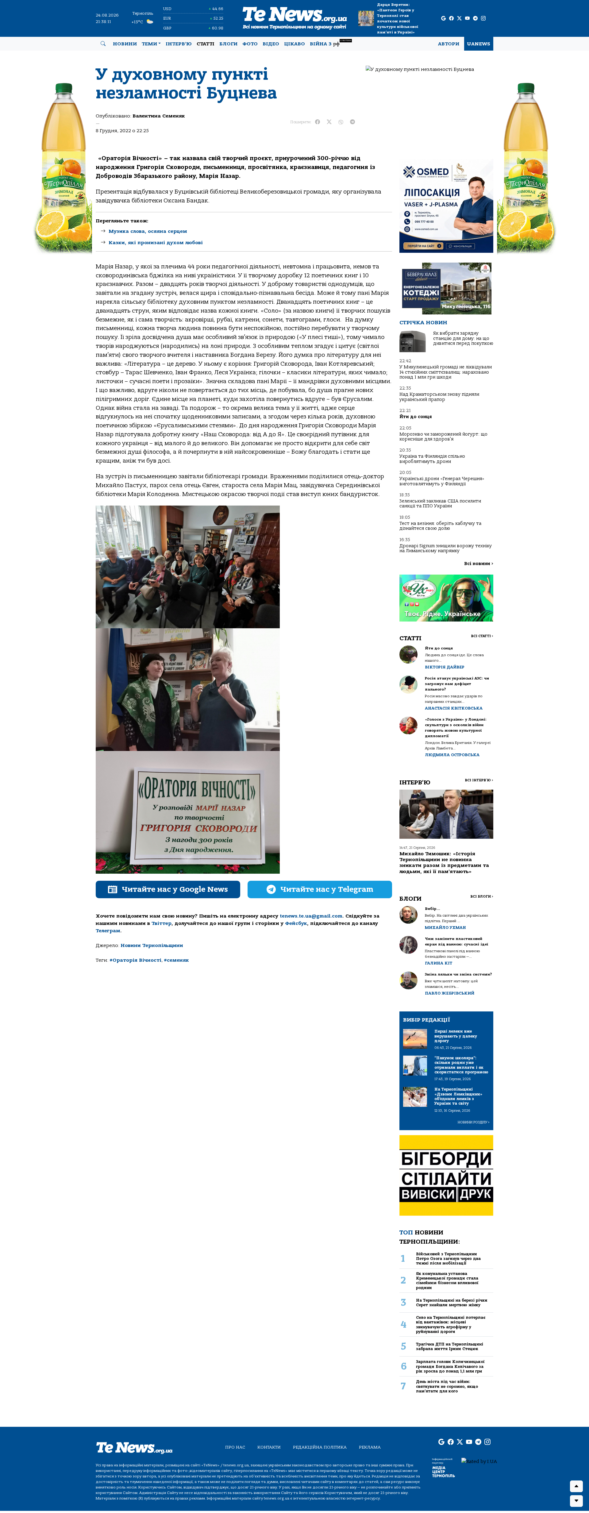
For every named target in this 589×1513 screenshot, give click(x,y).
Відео (271, 44)
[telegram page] (475, 18)
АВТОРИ (448, 44)
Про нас (235, 1447)
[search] (103, 44)
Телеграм (108, 931)
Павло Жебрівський (449, 993)
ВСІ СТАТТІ (482, 636)
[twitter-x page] (459, 18)
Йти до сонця (415, 416)
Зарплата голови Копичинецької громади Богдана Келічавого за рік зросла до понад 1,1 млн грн (450, 1366)
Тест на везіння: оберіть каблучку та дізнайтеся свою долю (440, 526)
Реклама (370, 1447)
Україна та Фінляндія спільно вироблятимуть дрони (432, 459)
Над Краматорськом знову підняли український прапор (439, 397)
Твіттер (161, 923)
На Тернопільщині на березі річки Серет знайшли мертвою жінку (451, 1302)
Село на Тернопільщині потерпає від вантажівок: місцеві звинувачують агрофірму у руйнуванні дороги (450, 1324)
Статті (205, 44)
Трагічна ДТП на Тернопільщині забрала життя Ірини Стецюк (449, 1346)
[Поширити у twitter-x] (329, 122)
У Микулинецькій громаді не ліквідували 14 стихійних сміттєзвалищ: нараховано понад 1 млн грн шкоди (445, 372)
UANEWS (478, 44)
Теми (149, 44)
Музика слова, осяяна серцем (148, 231)
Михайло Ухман (445, 927)
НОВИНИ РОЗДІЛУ (474, 1122)
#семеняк (176, 960)
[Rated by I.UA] (479, 1461)
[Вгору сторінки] (576, 1486)
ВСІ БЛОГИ (481, 897)
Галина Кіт (438, 963)
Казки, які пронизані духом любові (156, 242)
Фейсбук (296, 923)
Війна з (330, 43)
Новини (125, 44)
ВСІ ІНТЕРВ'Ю (479, 780)
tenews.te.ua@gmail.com (311, 916)
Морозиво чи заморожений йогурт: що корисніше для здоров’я (443, 437)
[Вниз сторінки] (576, 1501)
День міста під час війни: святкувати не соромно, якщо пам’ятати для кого (447, 1386)
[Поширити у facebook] (317, 122)
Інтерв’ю (179, 44)
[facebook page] (451, 18)
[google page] (443, 18)
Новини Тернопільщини (152, 945)
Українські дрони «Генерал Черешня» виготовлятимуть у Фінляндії (441, 481)
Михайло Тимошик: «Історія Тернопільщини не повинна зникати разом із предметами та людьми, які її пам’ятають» (444, 862)
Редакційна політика (320, 1447)
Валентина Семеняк (159, 116)
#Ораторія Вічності (135, 960)
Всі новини (478, 563)
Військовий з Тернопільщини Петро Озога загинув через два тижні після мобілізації (448, 1259)
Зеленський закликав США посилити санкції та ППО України (440, 504)
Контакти (269, 1447)
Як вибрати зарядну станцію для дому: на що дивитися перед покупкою (463, 338)
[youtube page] (467, 18)
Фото (250, 44)
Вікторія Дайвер (444, 667)
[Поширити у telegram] (352, 122)
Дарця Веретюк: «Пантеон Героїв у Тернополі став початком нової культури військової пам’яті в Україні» (397, 18)
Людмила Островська (452, 755)
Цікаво (294, 44)
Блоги (228, 44)
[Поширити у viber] (340, 122)
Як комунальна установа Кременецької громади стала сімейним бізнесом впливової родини (447, 1280)
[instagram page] (483, 18)
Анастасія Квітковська (454, 708)
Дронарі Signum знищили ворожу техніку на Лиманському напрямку (445, 548)
